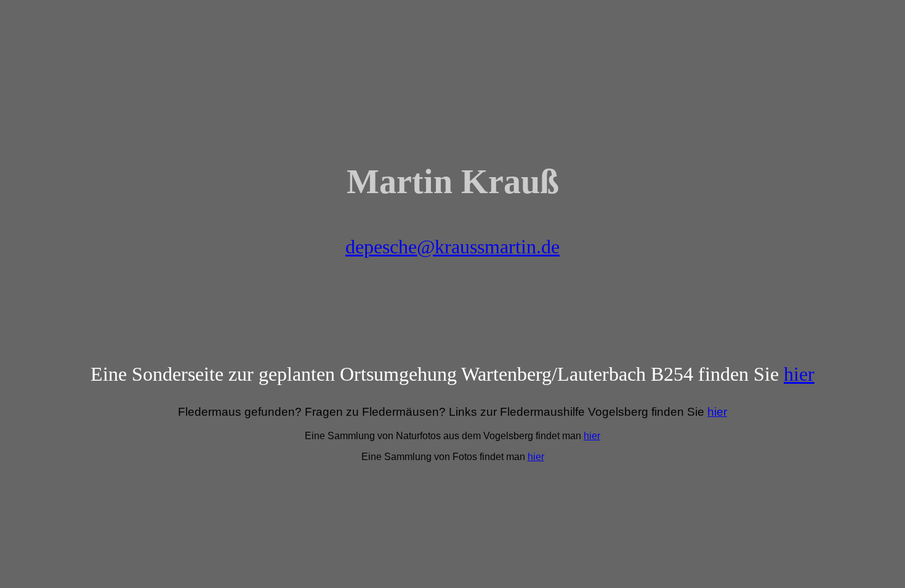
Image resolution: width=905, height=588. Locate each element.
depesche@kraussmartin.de (452, 247)
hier (799, 374)
